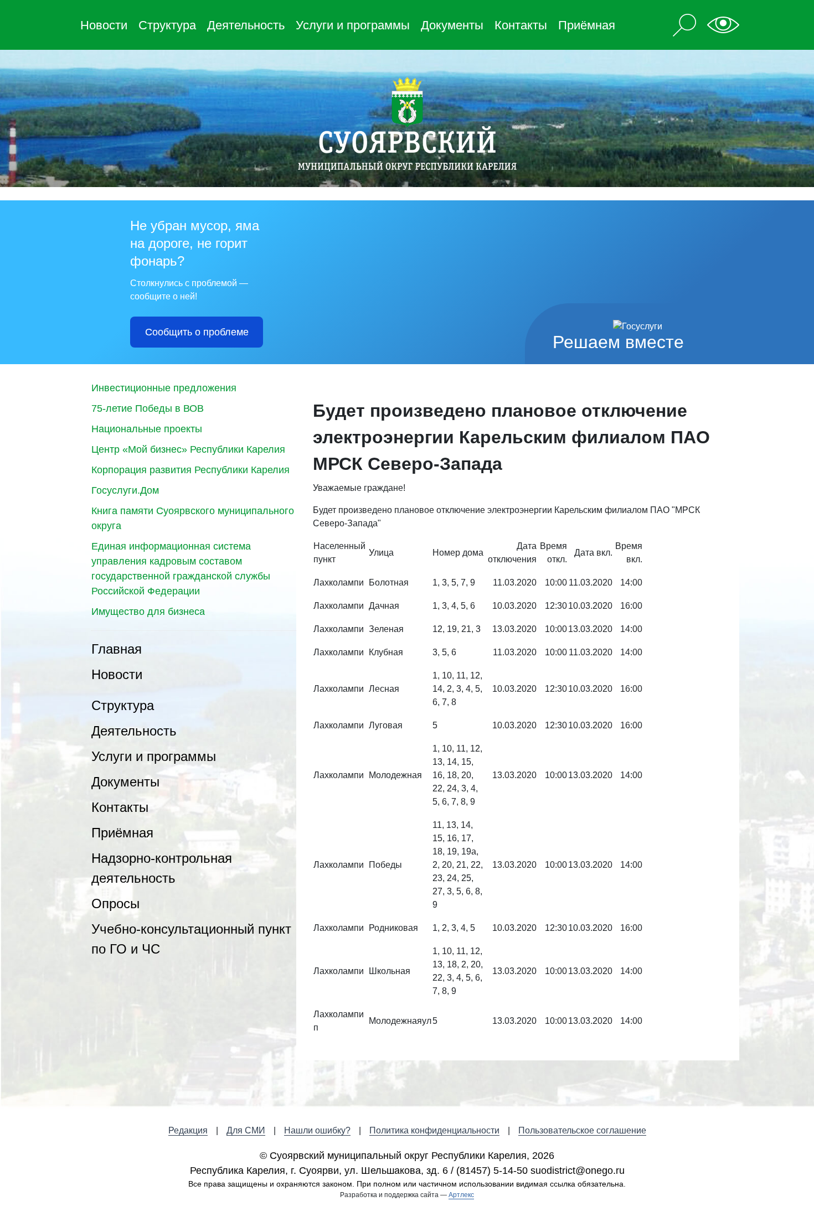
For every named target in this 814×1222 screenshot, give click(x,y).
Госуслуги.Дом (125, 490)
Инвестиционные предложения (163, 387)
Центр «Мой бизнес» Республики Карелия (188, 449)
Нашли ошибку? (317, 1130)
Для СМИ (245, 1130)
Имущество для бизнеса (148, 611)
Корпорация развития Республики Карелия (190, 469)
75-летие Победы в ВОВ (147, 408)
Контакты (520, 25)
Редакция (188, 1130)
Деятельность (246, 25)
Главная (116, 648)
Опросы (115, 903)
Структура (167, 25)
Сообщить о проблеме (197, 332)
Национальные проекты (146, 428)
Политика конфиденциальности (434, 1130)
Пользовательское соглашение (582, 1130)
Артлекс (461, 1195)
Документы (452, 25)
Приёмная (586, 25)
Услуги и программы (353, 25)
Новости (103, 25)
